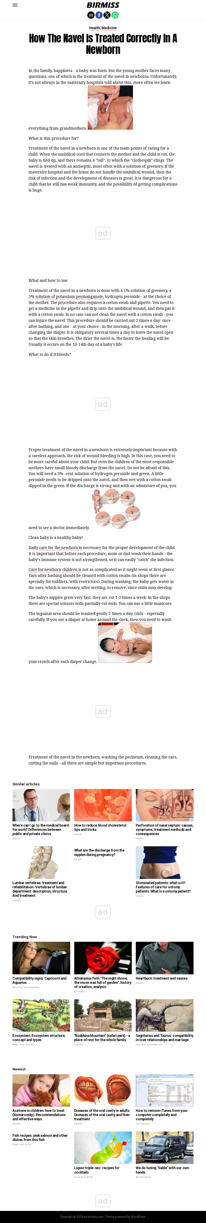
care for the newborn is (60, 547)
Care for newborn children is (55, 569)
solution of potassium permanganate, (69, 296)
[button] (14, 5)
